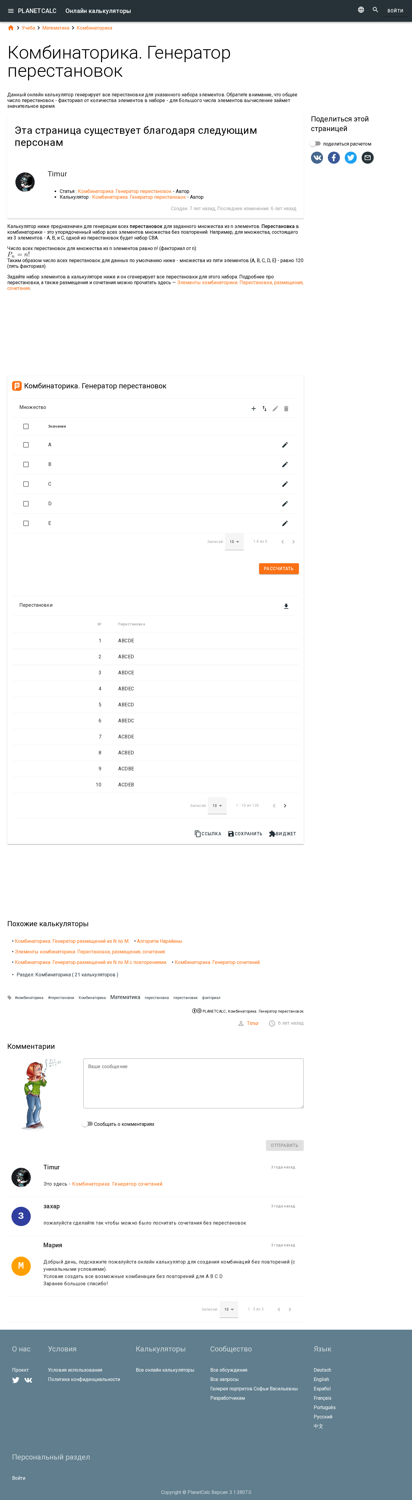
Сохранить (245, 833)
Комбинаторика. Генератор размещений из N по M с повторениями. (91, 962)
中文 (318, 1426)
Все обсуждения (228, 1370)
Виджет (282, 833)
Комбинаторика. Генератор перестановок (125, 191)
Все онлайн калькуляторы (165, 1370)
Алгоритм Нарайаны (159, 941)
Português (325, 1407)
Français (322, 1398)
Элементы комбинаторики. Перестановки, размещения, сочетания (90, 952)
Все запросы (224, 1379)
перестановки (185, 998)
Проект (20, 1370)
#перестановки (61, 998)
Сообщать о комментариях (123, 1124)
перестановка (157, 998)
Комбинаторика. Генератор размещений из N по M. (72, 941)
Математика (55, 28)
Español (322, 1389)
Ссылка (207, 833)
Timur (253, 1023)
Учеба (28, 28)
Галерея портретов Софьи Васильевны (254, 1389)
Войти (396, 10)
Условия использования (75, 1370)
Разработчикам (227, 1398)
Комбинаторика (94, 28)
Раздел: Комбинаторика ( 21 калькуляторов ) (67, 975)
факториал (211, 998)
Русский (323, 1417)
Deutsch (322, 1370)
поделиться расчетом (346, 144)
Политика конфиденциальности (84, 1379)
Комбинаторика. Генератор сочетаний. (218, 962)
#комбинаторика (29, 998)
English (321, 1379)
